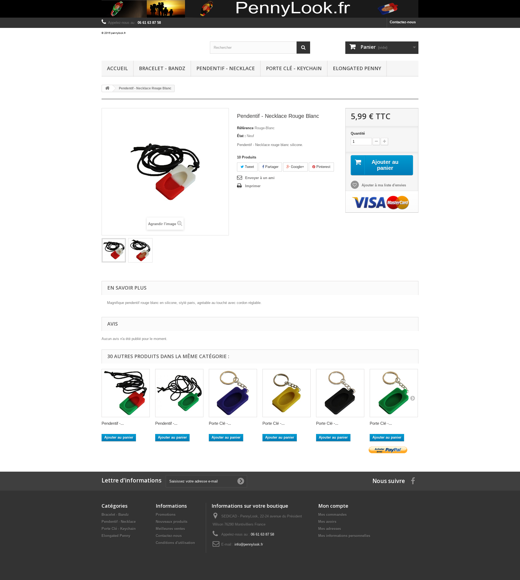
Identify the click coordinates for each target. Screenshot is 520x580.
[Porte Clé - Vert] (394, 393)
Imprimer (253, 186)
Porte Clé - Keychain (294, 68)
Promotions (166, 515)
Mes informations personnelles (344, 536)
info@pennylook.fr (249, 544)
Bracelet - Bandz (162, 68)
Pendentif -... (113, 423)
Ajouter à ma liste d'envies (383, 185)
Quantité (358, 133)
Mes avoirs (327, 522)
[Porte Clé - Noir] (340, 393)
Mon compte (333, 506)
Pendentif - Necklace (225, 68)
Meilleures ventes (170, 529)
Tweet (249, 167)
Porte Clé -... (220, 423)
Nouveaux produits (171, 522)
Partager (271, 167)
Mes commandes (332, 515)
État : (241, 136)
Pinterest (322, 167)
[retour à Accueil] (107, 88)
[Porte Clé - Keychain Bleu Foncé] (233, 393)
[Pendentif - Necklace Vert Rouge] (126, 393)
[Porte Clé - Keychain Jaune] (286, 393)
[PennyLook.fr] (152, 33)
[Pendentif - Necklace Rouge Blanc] (114, 250)
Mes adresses (329, 529)
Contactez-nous (403, 22)
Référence (245, 128)
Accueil (117, 68)
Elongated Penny (357, 68)
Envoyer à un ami (260, 178)
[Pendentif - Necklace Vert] (179, 393)
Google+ (297, 167)
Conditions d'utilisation (175, 543)
